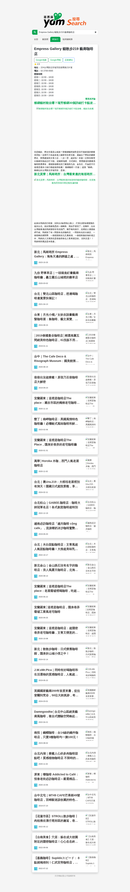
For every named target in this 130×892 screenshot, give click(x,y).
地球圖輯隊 (67, 39)
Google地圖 (41, 60)
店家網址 (69, 60)
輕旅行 (55, 39)
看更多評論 (90, 99)
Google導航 (55, 60)
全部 (36, 39)
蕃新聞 (45, 39)
